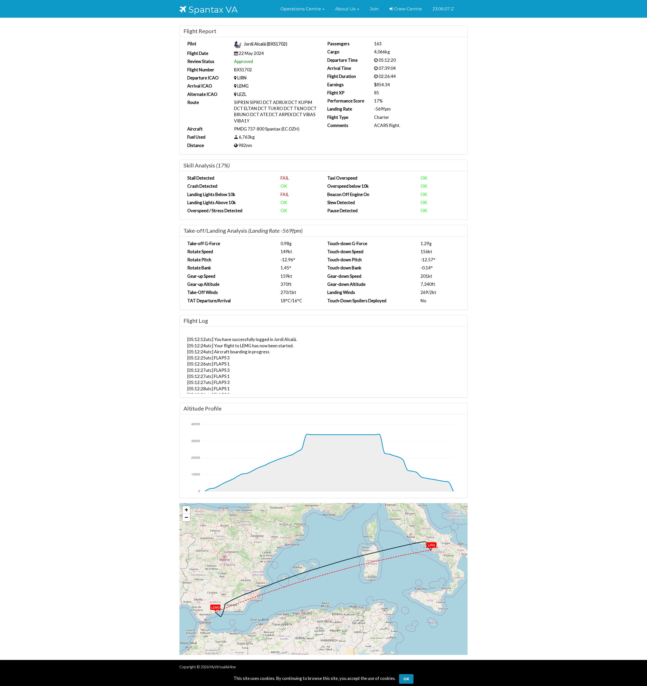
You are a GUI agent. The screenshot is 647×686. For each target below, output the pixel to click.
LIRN (242, 77)
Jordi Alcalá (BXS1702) (265, 44)
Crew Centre (407, 8)
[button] (302, 9)
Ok (406, 679)
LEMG (243, 86)
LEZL (241, 94)
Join (374, 8)
